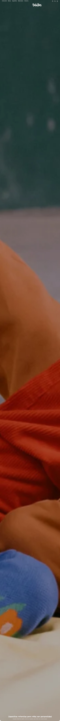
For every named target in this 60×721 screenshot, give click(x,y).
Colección (4, 0)
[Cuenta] (52, 1)
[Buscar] (55, 1)
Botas (9, 0)
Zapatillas (14, 0)
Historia (26, 0)
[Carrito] (57, 1)
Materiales (20, 0)
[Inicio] (36, 4)
